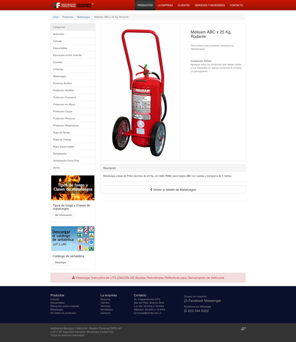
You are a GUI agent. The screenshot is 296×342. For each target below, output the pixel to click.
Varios (56, 167)
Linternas (58, 69)
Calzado (57, 41)
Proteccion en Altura (64, 104)
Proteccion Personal (64, 118)
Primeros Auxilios (62, 83)
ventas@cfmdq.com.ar (149, 313)
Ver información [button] (63, 215)
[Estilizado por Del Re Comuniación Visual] (243, 328)
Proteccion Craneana (64, 97)
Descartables (60, 48)
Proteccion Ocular (62, 111)
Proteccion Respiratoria (65, 125)
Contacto (236, 5)
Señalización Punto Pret (66, 160)
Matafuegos (83, 17)
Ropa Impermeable (63, 146)
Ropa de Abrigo (61, 132)
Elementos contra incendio (67, 55)
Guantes (57, 62)
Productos (145, 5)
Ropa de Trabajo (62, 139)
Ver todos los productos (63, 313)
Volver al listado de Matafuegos (174, 189)
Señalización (60, 153)
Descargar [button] (60, 262)
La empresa (165, 5)
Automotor (58, 34)
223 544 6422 (198, 310)
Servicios (105, 306)
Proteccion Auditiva (63, 90)
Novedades (107, 309)
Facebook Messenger (204, 300)
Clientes (184, 5)
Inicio (56, 17)
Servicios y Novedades (210, 5)
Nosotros (105, 299)
